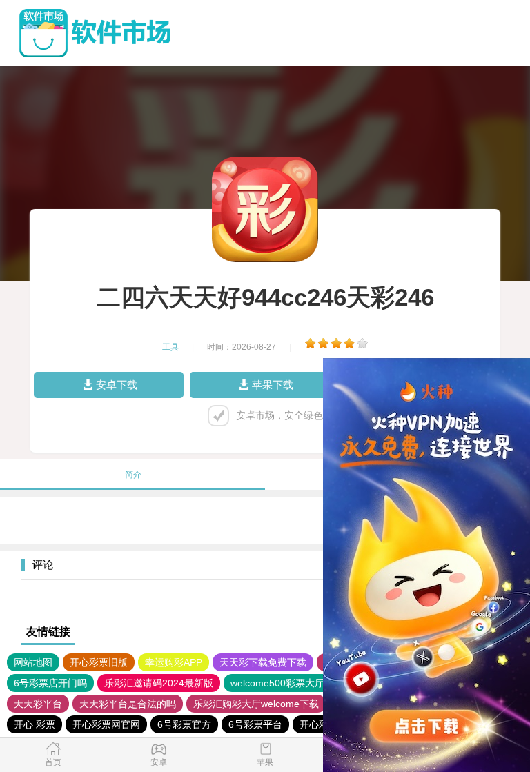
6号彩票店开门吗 (50, 683)
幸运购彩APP (173, 662)
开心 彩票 (34, 724)
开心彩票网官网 (106, 724)
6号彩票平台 (255, 724)
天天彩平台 (38, 703)
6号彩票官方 (184, 724)
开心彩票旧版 (99, 662)
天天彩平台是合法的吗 (127, 703)
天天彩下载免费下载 (262, 662)
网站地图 (33, 662)
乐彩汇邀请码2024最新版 (158, 683)
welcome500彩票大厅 (277, 683)
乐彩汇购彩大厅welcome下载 (256, 703)
